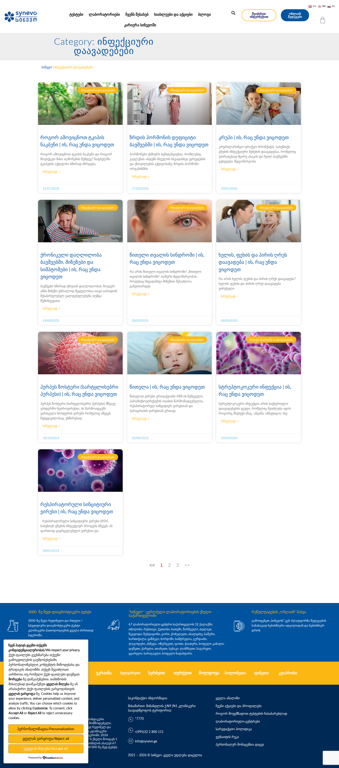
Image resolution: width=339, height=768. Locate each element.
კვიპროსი (288, 673)
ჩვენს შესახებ (137, 14)
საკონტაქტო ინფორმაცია (147, 698)
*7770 (139, 718)
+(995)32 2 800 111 (149, 732)
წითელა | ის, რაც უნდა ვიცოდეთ (167, 387)
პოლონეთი (235, 673)
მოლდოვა (209, 673)
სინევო (47, 67)
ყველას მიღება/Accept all (46, 748)
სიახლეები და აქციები (173, 14)
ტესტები (76, 14)
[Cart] (323, 20)
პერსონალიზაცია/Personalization (45, 729)
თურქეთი (183, 673)
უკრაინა (104, 673)
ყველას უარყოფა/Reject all (46, 739)
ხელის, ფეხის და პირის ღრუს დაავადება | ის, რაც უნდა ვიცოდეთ (253, 262)
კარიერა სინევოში (140, 25)
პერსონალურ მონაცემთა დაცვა (240, 744)
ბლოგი (204, 14)
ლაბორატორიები (104, 14)
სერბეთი (156, 673)
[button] (233, 13)
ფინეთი (261, 673)
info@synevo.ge (146, 741)
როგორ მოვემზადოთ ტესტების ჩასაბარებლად (251, 713)
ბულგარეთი (130, 673)
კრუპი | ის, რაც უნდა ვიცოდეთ (254, 137)
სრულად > (51, 172)
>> (187, 565)
